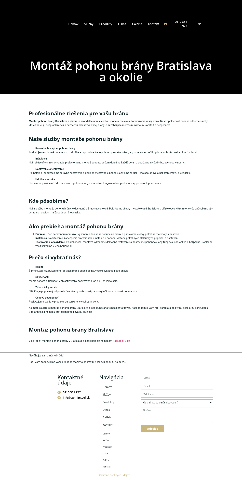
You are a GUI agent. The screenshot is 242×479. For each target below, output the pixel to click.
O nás (122, 24)
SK (199, 24)
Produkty (105, 24)
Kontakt (153, 24)
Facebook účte (121, 340)
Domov (73, 24)
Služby (88, 24)
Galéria (137, 24)
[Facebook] (57, 405)
